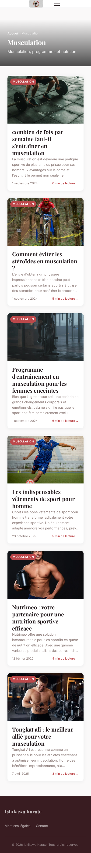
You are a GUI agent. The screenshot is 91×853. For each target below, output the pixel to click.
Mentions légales (17, 826)
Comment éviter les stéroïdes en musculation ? (44, 261)
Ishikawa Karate (23, 811)
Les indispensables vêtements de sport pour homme (43, 499)
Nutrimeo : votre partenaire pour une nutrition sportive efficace (38, 617)
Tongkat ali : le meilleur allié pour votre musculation (42, 736)
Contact (42, 826)
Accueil (12, 33)
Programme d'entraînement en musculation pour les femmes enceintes (39, 380)
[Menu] (57, 4)
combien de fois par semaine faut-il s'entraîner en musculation (37, 142)
